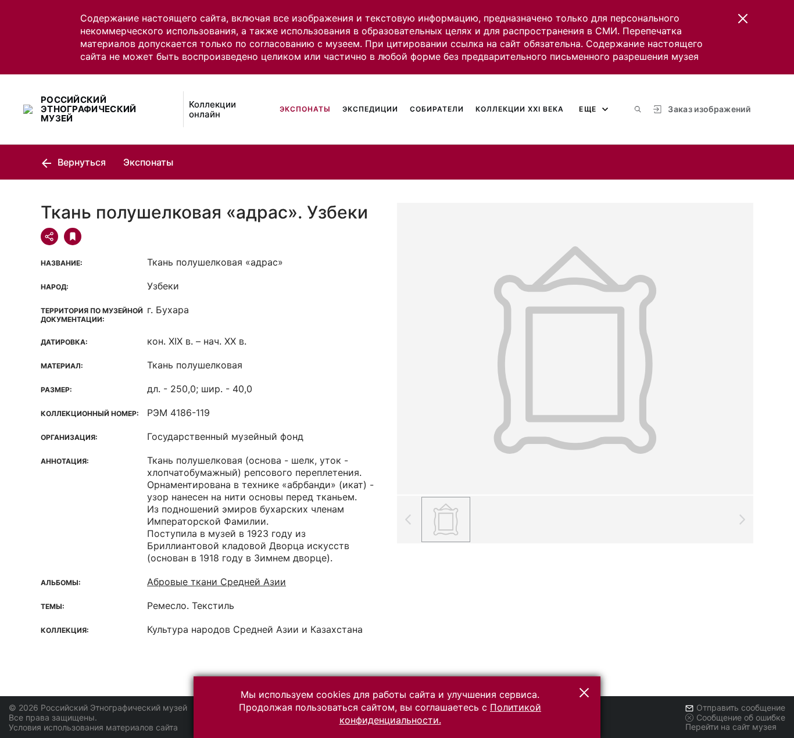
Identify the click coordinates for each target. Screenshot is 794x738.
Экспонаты (305, 109)
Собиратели (437, 109)
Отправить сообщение (740, 707)
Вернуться (80, 162)
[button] (742, 18)
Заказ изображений (709, 109)
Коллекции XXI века (519, 109)
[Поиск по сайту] (637, 109)
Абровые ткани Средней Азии (216, 581)
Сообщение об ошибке (740, 717)
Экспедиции (370, 109)
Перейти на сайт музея (731, 727)
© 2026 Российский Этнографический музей (98, 707)
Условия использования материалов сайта (93, 727)
